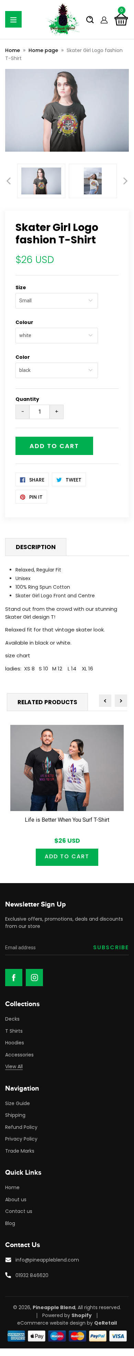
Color (22, 357)
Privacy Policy (21, 1138)
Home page (43, 50)
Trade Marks (19, 1150)
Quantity (27, 399)
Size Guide (17, 1103)
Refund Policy (21, 1127)
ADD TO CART (67, 856)
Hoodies (14, 1042)
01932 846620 (31, 1275)
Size (20, 287)
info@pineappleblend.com (47, 1259)
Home (12, 50)
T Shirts (14, 1031)
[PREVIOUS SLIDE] (8, 181)
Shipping (15, 1115)
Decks (12, 1018)
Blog (10, 1223)
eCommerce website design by (55, 1322)
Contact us (18, 1211)
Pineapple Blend (54, 1307)
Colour (24, 322)
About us (15, 1199)
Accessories (19, 1054)
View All (14, 1066)
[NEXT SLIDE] (125, 181)
